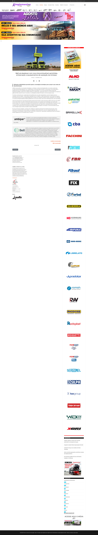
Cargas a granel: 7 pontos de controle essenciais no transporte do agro (72, 441)
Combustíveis (67, 496)
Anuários (57, 4)
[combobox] (76, 5)
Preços (65, 510)
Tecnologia (66, 490)
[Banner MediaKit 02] (37, 35)
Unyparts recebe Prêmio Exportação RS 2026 (73, 444)
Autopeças (66, 487)
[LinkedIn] (39, 81)
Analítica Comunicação (56, 141)
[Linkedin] (12, 1)
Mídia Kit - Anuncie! (64, 4)
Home (37, 4)
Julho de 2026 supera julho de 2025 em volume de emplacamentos (74, 453)
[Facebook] (34, 81)
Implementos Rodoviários (69, 480)
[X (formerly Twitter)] (36, 81)
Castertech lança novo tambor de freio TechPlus (72, 448)
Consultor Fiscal (51, 4)
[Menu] (85, 5)
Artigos (45, 4)
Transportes (66, 483)
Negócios (66, 493)
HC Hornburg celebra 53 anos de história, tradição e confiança (72, 457)
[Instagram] (14, 1)
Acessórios (66, 503)
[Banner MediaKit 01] (37, 25)
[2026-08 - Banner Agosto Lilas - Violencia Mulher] (37, 16)
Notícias (41, 4)
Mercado (66, 506)
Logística (66, 500)
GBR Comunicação (57, 143)
